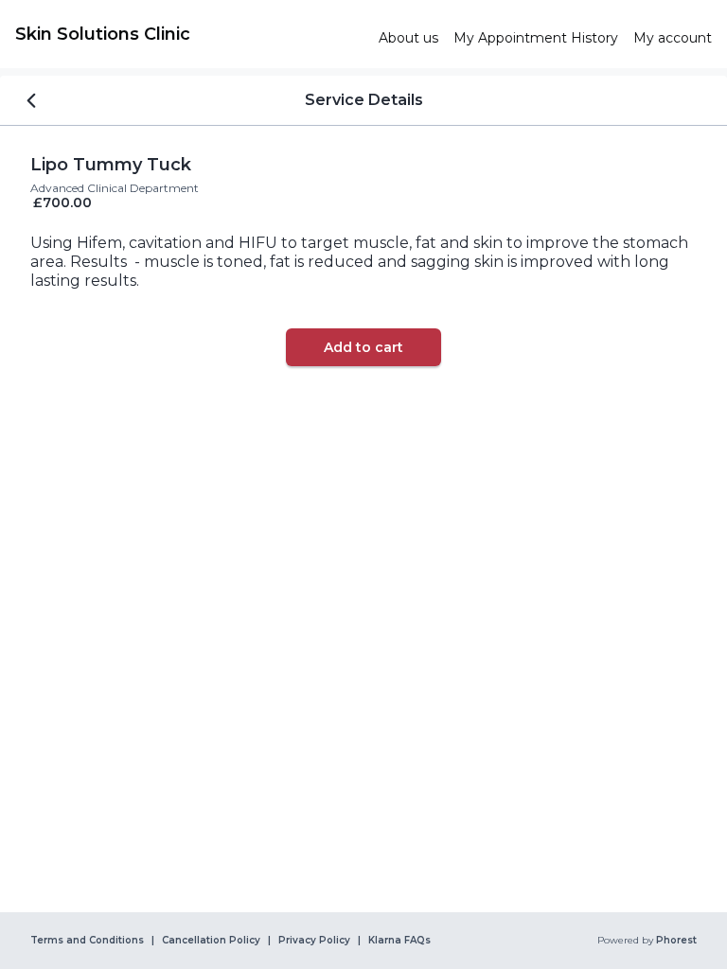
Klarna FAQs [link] (399, 940)
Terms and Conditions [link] (87, 940)
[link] (189, 34)
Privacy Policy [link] (314, 940)
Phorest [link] (676, 940)
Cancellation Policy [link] (211, 940)
